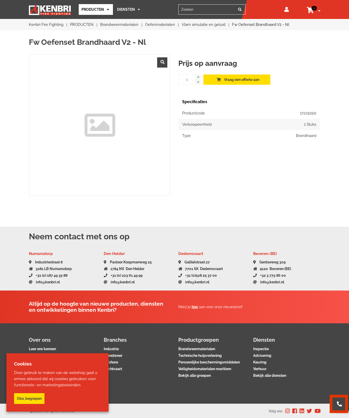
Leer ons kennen (42, 349)
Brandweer (113, 355)
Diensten (126, 9)
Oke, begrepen (29, 398)
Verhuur (259, 369)
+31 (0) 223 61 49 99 (126, 275)
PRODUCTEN (93, 9)
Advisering (262, 355)
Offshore (111, 362)
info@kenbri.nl (47, 282)
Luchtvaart (113, 369)
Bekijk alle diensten (269, 375)
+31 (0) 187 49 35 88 (51, 275)
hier (195, 307)
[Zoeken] (240, 9)
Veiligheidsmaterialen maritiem (204, 369)
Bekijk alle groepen (194, 375)
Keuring (259, 362)
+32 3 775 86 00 (272, 275)
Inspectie (261, 349)
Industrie (111, 349)
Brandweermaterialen (196, 349)
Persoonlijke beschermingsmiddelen (209, 362)
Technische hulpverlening (200, 355)
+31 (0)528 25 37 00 (200, 275)
